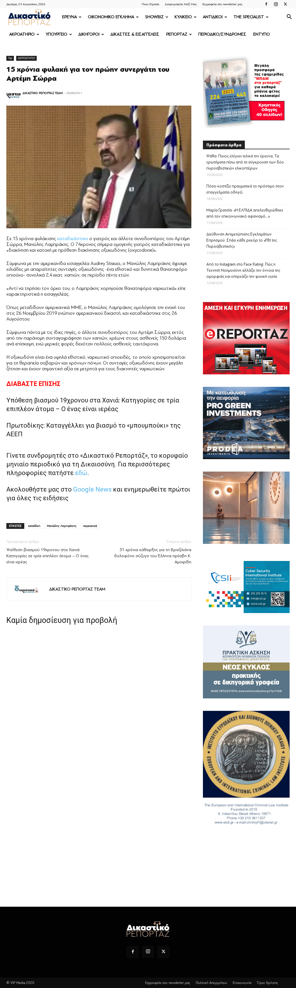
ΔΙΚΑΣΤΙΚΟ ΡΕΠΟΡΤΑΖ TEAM (43, 93)
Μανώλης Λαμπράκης (62, 526)
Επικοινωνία (242, 983)
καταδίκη (34, 526)
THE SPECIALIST (249, 16)
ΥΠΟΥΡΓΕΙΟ (56, 34)
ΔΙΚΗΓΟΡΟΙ (88, 34)
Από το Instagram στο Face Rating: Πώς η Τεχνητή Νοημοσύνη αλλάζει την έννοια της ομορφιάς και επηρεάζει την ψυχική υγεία (243, 270)
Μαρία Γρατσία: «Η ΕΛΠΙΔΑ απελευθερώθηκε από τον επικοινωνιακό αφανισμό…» (244, 213)
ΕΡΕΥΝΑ (69, 16)
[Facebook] (266, 4)
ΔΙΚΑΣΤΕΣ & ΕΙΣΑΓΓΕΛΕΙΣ (134, 34)
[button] (289, 17)
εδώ (81, 472)
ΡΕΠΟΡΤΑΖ (176, 34)
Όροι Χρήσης (267, 983)
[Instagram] (275, 4)
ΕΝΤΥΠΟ (261, 34)
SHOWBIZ (154, 16)
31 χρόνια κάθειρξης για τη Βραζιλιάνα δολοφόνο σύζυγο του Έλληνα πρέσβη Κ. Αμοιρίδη (152, 555)
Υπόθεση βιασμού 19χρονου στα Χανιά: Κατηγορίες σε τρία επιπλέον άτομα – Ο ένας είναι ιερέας (47, 555)
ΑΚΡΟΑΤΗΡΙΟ (22, 34)
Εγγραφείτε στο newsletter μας (222, 4)
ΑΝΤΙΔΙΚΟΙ (213, 16)
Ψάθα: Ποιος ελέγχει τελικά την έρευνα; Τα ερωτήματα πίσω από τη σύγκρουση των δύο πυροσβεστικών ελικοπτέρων (245, 162)
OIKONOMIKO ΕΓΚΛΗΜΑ (111, 16)
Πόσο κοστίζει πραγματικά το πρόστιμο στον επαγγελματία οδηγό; (245, 189)
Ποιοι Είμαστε (150, 4)
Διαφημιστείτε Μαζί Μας (181, 4)
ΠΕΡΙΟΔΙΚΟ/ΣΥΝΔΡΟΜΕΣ (222, 34)
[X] (285, 4)
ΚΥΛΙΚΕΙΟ (183, 16)
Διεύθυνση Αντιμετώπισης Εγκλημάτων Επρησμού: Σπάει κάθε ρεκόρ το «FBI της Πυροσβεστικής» (241, 240)
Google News (92, 489)
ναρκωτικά (90, 526)
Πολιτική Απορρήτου (211, 983)
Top (10, 58)
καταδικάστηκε (72, 238)
